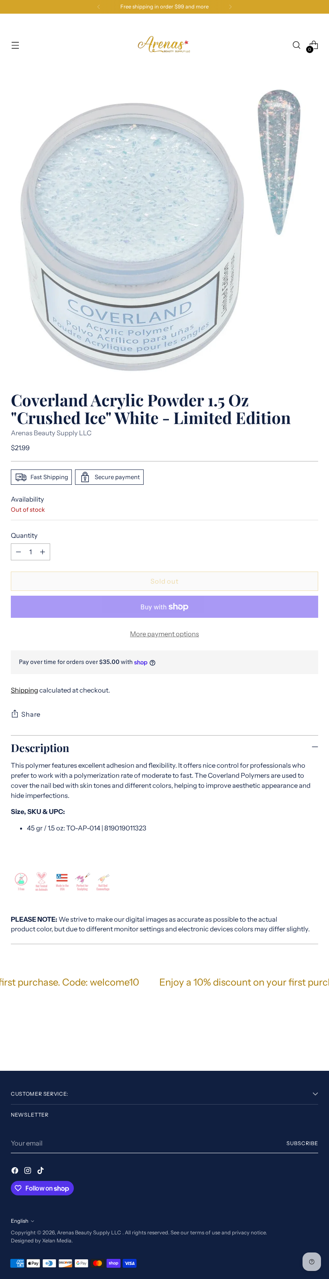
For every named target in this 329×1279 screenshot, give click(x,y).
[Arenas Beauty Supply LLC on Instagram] (28, 1171)
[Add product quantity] (42, 552)
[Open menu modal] (15, 45)
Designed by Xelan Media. (42, 1241)
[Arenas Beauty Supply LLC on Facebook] (15, 1171)
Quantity (24, 535)
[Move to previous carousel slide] (293, 1043)
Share (31, 714)
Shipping (24, 690)
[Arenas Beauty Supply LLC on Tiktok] (41, 1171)
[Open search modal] (296, 45)
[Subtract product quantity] (18, 552)
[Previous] (99, 7)
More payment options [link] (164, 634)
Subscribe (302, 1143)
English (19, 1221)
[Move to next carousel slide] (311, 1043)
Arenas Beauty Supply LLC (51, 433)
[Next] (230, 7)
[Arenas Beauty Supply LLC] (164, 45)
